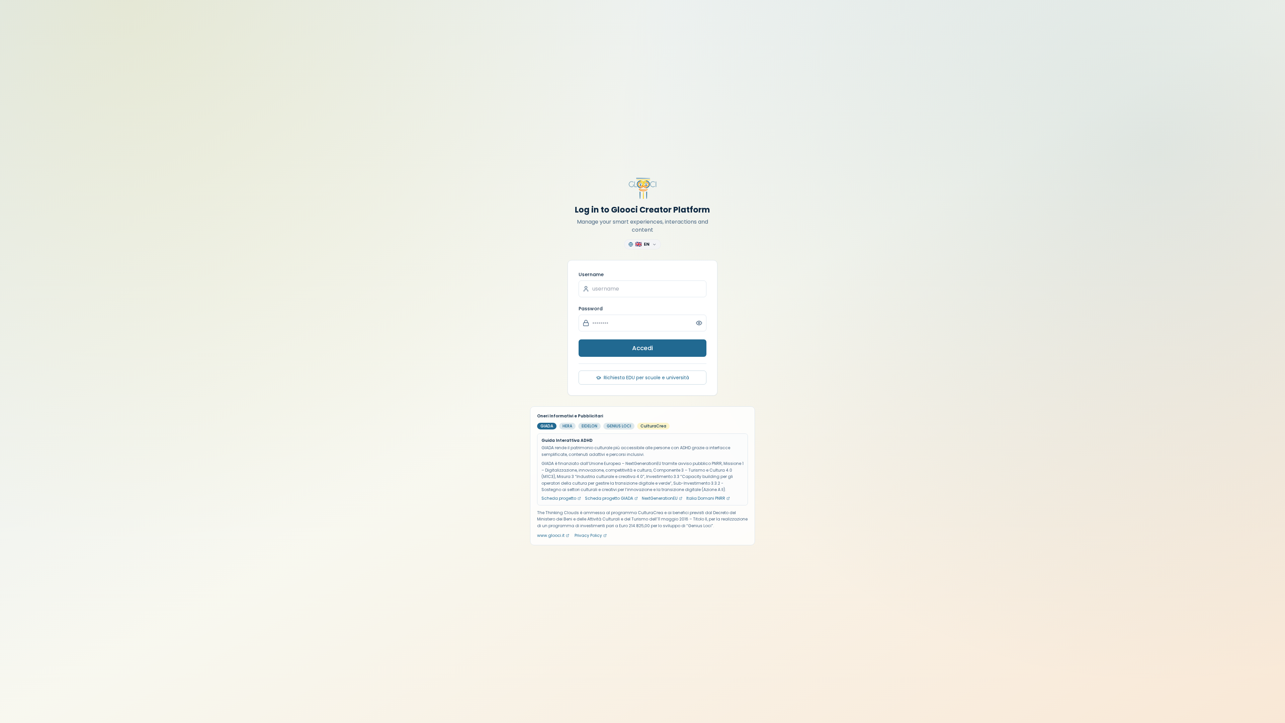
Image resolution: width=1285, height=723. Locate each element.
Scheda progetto (558, 498)
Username (591, 274)
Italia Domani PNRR (705, 498)
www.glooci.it (551, 535)
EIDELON (589, 426)
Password (591, 308)
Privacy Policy (588, 535)
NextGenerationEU (660, 498)
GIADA (546, 426)
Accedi (642, 348)
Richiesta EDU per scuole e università (646, 377)
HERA (567, 426)
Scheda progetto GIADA (609, 498)
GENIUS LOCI (619, 426)
